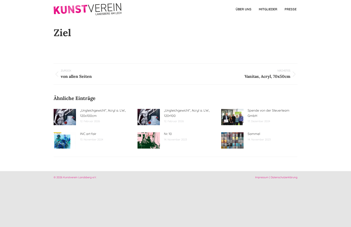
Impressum (262, 177)
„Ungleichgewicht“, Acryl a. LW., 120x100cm (103, 113)
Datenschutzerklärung (284, 177)
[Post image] (65, 117)
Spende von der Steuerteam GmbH (268, 113)
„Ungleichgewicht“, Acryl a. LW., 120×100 (187, 113)
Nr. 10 (168, 134)
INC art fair (88, 134)
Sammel (254, 134)
